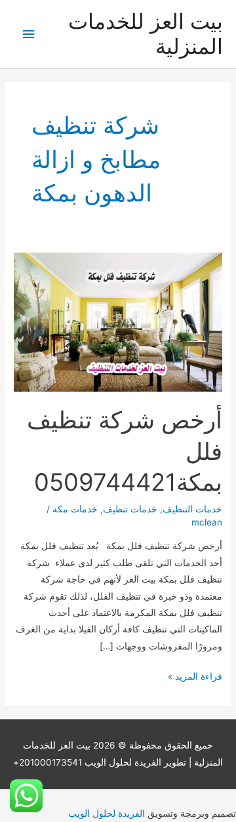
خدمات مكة (75, 509)
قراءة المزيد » (195, 677)
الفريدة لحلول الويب (106, 813)
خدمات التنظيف (192, 509)
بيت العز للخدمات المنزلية (145, 34)
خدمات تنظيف (130, 509)
